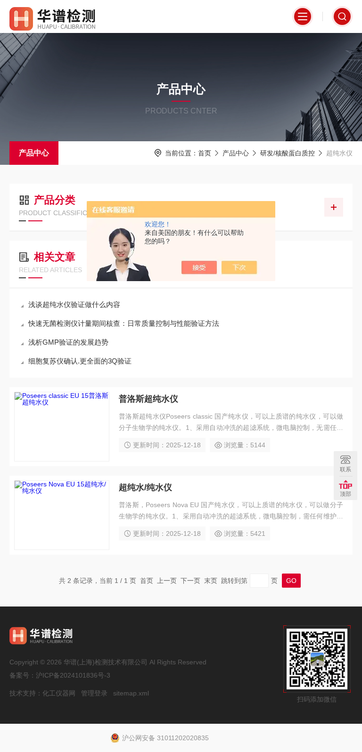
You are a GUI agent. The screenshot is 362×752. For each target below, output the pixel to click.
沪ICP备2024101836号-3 (73, 675)
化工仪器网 (58, 693)
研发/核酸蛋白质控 (287, 153)
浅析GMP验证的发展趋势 (68, 342)
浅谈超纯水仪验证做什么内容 (74, 304)
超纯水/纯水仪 (145, 487)
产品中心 (34, 153)
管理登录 (94, 693)
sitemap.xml (131, 693)
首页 (204, 153)
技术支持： (25, 693)
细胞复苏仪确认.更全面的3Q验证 (80, 361)
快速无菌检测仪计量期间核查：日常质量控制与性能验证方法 (123, 323)
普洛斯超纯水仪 (148, 399)
